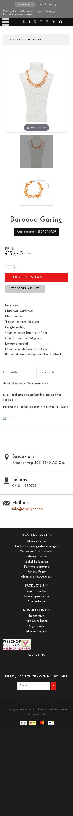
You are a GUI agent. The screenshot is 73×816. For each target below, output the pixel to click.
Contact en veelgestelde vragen (36, 546)
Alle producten (36, 591)
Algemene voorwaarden (36, 577)
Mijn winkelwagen (31, 11)
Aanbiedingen (36, 601)
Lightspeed (38, 714)
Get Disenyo (38, 4)
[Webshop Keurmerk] (36, 644)
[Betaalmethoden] (23, 722)
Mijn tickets (36, 626)
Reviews (47, 372)
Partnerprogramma (36, 566)
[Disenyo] (42, 21)
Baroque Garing (30, 39)
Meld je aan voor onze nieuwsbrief (36, 676)
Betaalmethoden (36, 556)
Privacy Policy (37, 571)
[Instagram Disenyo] (47, 664)
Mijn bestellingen (36, 621)
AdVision (53, 709)
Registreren (36, 616)
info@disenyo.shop (27, 509)
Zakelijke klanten (36, 561)
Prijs (9, 248)
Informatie (10, 372)
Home (12, 39)
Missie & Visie (36, 541)
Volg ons (36, 655)
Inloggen (51, 11)
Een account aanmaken (18, 14)
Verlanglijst (10, 11)
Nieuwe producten (36, 596)
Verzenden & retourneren (36, 551)
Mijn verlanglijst (36, 631)
